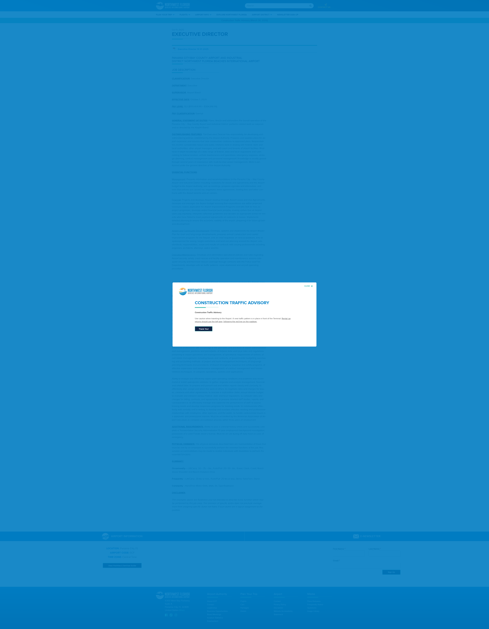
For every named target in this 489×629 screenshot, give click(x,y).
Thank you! (204, 329)
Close (307, 286)
